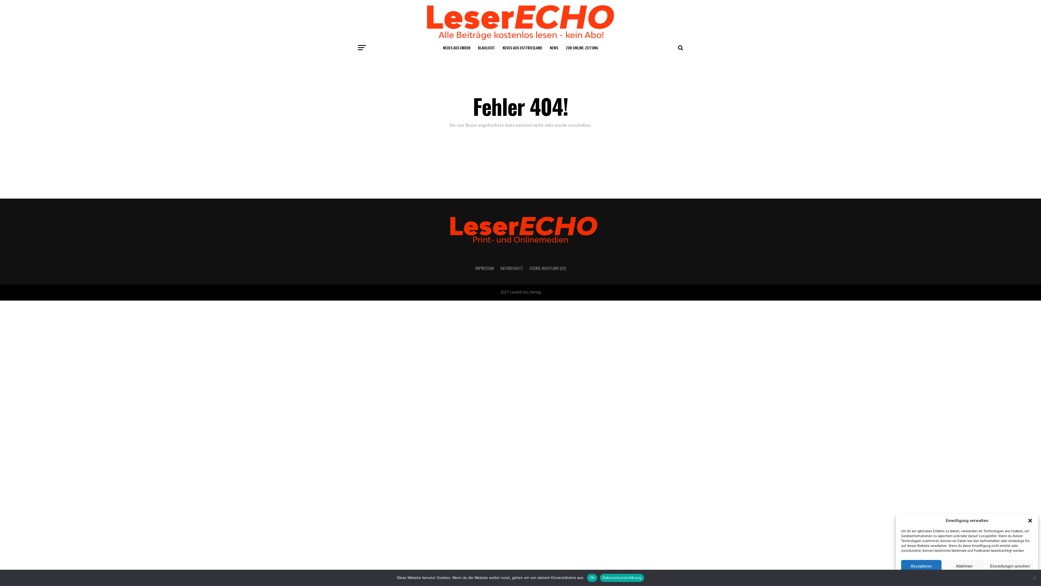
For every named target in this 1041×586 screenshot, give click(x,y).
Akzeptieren (921, 566)
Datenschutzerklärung (622, 577)
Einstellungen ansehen (1010, 566)
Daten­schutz (511, 268)
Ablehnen (964, 566)
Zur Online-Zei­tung (582, 47)
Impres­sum (484, 268)
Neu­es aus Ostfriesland (522, 47)
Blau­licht (486, 47)
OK (592, 577)
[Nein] (1034, 578)
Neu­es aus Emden (456, 47)
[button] (1030, 520)
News (554, 47)
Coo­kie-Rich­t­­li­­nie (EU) (547, 268)
